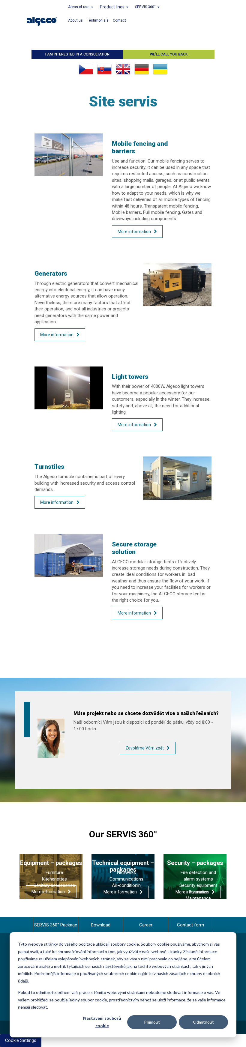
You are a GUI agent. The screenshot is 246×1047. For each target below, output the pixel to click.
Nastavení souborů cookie (102, 1022)
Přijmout (152, 1022)
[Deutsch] (141, 69)
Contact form (190, 925)
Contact (119, 20)
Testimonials (98, 20)
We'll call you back (169, 54)
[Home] (44, 20)
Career (145, 925)
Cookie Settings (20, 1040)
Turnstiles (49, 466)
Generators (50, 273)
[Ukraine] (160, 69)
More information (134, 231)
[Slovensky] (104, 69)
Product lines (112, 6)
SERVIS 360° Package (55, 925)
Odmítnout (203, 1022)
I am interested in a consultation (77, 54)
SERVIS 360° (146, 7)
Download (100, 925)
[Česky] (86, 69)
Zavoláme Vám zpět (144, 748)
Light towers (130, 376)
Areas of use (79, 7)
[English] (123, 69)
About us (75, 20)
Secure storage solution (134, 548)
